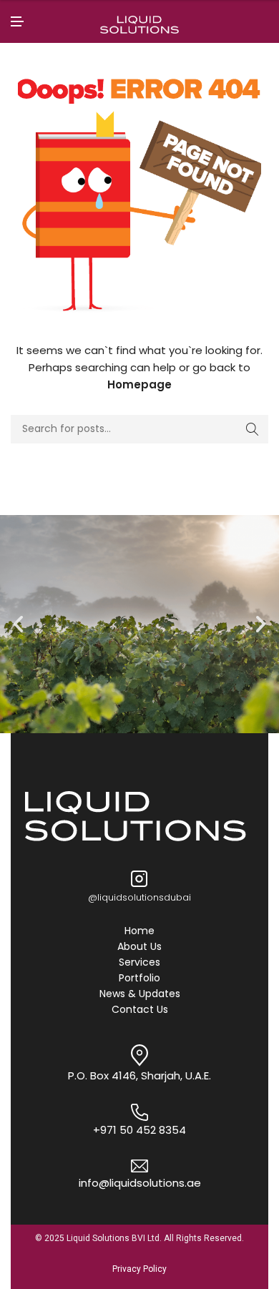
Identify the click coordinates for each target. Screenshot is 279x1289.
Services (139, 963)
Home (139, 931)
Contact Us (140, 1010)
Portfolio (139, 978)
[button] (18, 624)
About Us (139, 947)
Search (252, 429)
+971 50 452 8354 (139, 1129)
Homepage (139, 384)
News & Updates (139, 994)
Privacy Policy (139, 1269)
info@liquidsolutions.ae (140, 1182)
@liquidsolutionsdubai (139, 897)
